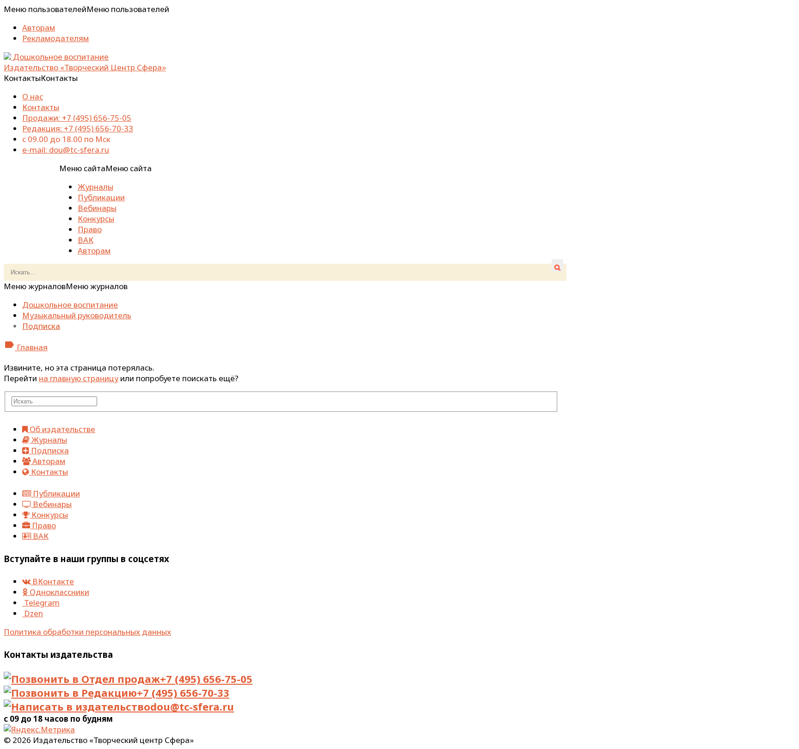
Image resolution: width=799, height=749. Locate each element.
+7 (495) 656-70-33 (183, 692)
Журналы (95, 186)
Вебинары (97, 208)
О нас (32, 96)
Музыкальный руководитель (76, 315)
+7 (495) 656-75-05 (206, 679)
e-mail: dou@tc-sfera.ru (65, 149)
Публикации (101, 197)
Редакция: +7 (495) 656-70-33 (77, 128)
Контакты (40, 107)
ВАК (85, 240)
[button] (86, 9)
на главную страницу (78, 378)
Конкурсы (96, 218)
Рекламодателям (55, 38)
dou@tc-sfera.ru (192, 706)
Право (90, 229)
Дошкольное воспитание (70, 304)
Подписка (41, 326)
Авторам (38, 27)
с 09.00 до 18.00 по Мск (66, 139)
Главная (26, 347)
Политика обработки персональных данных (87, 631)
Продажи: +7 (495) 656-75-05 (76, 117)
